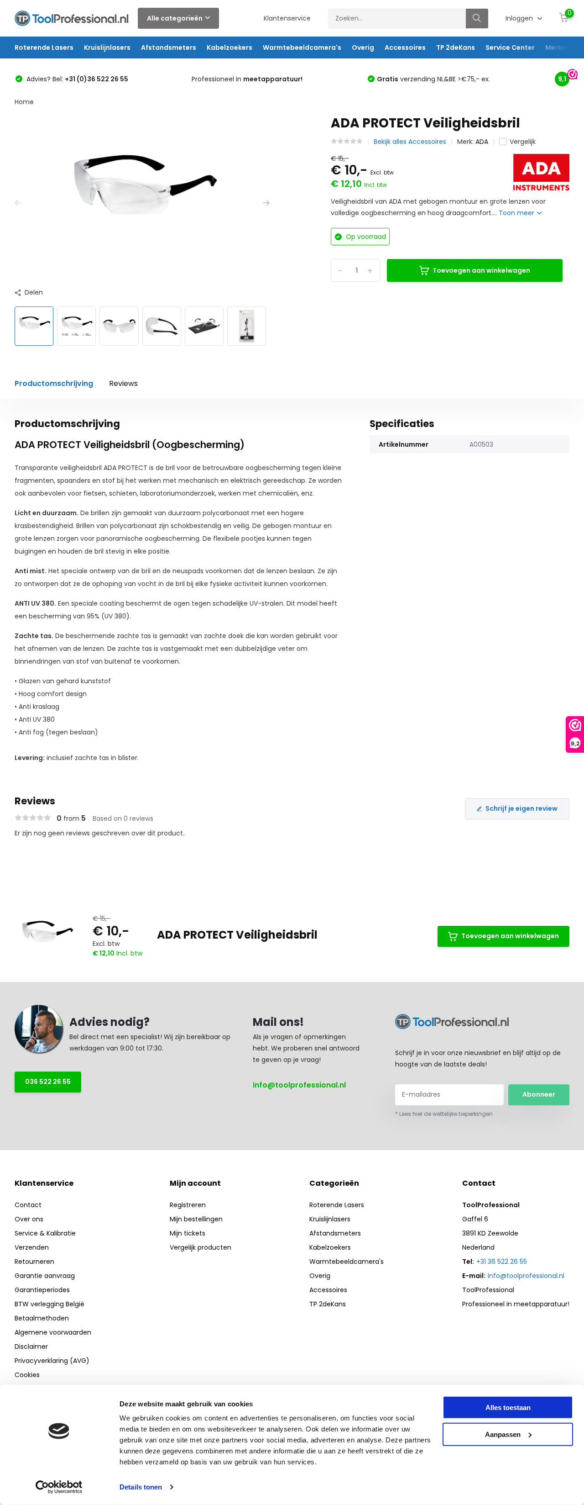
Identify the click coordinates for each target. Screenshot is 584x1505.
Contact (28, 1204)
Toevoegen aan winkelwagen (481, 270)
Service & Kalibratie (45, 1233)
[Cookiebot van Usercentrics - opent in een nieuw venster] (59, 1487)
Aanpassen (503, 1434)
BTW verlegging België (49, 1304)
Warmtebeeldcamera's (302, 47)
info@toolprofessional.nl (299, 1085)
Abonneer (538, 1094)
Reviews (123, 383)
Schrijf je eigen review (521, 808)
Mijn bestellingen (196, 1219)
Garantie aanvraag (45, 1275)
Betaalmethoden (42, 1318)
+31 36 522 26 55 (501, 1261)
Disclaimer (31, 1346)
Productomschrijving (54, 383)
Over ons (29, 1219)
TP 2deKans (455, 47)
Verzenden (32, 1247)
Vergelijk (523, 141)
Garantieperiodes (42, 1289)
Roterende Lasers (44, 47)
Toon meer (517, 212)
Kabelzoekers (229, 47)
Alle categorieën (175, 18)
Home (24, 101)
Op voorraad (365, 236)
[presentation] (18, 203)
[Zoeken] (477, 18)
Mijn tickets (187, 1233)
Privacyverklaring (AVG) (52, 1360)
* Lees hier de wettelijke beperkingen (444, 1114)
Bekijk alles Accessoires (410, 141)
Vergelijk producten (200, 1247)
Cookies (27, 1374)
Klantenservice (287, 18)
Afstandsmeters (168, 47)
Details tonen (141, 1487)
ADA (481, 141)
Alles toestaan (508, 1407)
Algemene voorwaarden (53, 1332)
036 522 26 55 (48, 1081)
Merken (557, 47)
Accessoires (405, 47)
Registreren (188, 1204)
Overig (363, 47)
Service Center (510, 47)
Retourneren (34, 1261)
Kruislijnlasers (107, 47)
